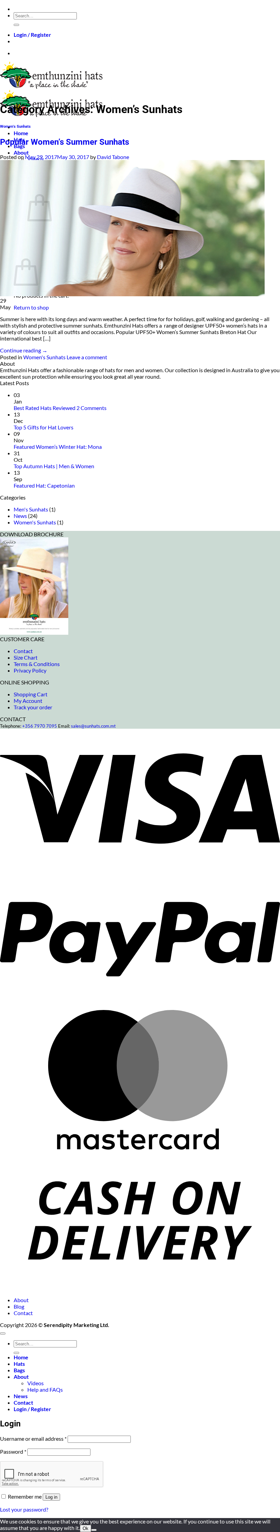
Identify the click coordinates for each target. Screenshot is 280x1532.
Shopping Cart (30, 694)
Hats (19, 1363)
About (21, 152)
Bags (19, 1370)
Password (13, 1451)
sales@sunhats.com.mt (93, 726)
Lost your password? (24, 1509)
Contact (23, 651)
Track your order (33, 707)
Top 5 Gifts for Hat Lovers (43, 427)
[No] (94, 1530)
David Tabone (113, 157)
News (20, 515)
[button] (32, 34)
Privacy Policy (30, 670)
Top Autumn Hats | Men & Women (54, 466)
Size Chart (26, 657)
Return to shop (31, 307)
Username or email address (33, 1438)
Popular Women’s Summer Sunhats (64, 142)
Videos (35, 1383)
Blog (19, 1306)
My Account (28, 700)
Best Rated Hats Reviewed (44, 408)
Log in (51, 1497)
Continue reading (23, 350)
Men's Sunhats (31, 509)
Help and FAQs (45, 1389)
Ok (85, 1528)
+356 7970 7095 (39, 726)
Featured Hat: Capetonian (44, 485)
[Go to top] (2, 1333)
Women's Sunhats (15, 126)
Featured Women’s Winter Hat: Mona (58, 446)
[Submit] (16, 25)
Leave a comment (87, 357)
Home (21, 133)
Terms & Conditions (37, 664)
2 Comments (91, 408)
